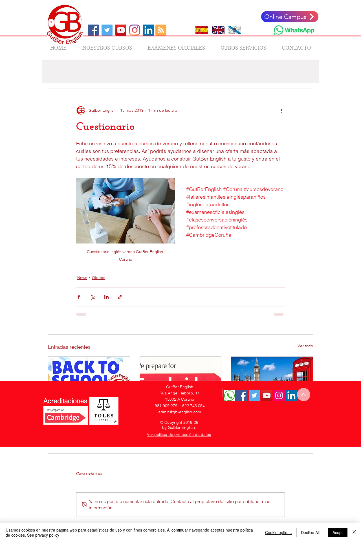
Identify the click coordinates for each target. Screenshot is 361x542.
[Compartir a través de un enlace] (120, 297)
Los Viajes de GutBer (115, 71)
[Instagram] (134, 30)
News (79, 71)
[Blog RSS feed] (160, 30)
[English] (218, 30)
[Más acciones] (281, 110)
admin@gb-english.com (179, 411)
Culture (242, 71)
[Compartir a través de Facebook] (79, 297)
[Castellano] (201, 30)
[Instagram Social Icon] (279, 395)
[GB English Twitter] (107, 30)
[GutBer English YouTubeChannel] (266, 395)
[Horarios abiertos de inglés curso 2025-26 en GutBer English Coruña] (272, 379)
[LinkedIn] (148, 30)
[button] (306, 71)
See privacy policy (43, 535)
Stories (266, 71)
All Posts (55, 71)
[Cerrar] (354, 532)
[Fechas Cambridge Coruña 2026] (180, 379)
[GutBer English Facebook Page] (241, 395)
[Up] (303, 394)
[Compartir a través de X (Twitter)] (92, 297)
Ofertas (151, 71)
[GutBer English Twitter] (254, 395)
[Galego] (234, 30)
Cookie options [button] (278, 532)
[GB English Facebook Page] (93, 30)
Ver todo (305, 345)
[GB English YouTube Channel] (120, 30)
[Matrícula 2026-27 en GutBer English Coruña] (89, 379)
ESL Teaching (182, 71)
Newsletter (215, 71)
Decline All (310, 532)
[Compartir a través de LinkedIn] (106, 297)
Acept (338, 532)
